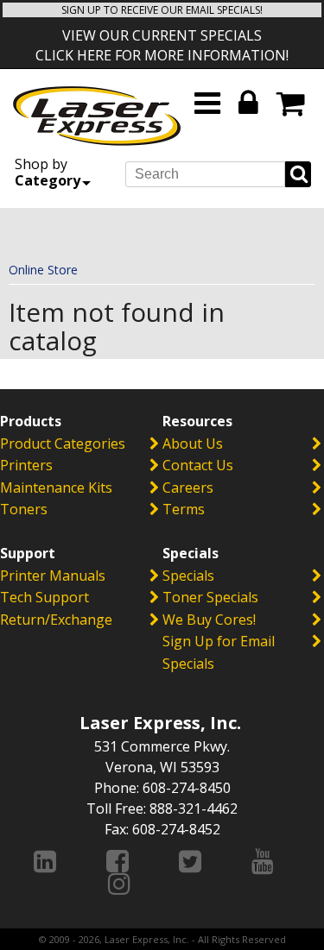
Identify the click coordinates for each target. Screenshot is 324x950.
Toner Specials (210, 597)
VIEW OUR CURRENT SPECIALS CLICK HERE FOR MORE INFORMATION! (162, 45)
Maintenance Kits (56, 487)
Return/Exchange (56, 619)
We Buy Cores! (209, 619)
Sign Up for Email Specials (218, 652)
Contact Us (197, 465)
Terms (183, 509)
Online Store (43, 269)
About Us (192, 443)
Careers (187, 487)
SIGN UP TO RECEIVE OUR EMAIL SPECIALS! (162, 10)
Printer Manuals (52, 575)
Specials (188, 575)
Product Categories (62, 443)
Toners (24, 509)
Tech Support (44, 597)
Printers (26, 465)
